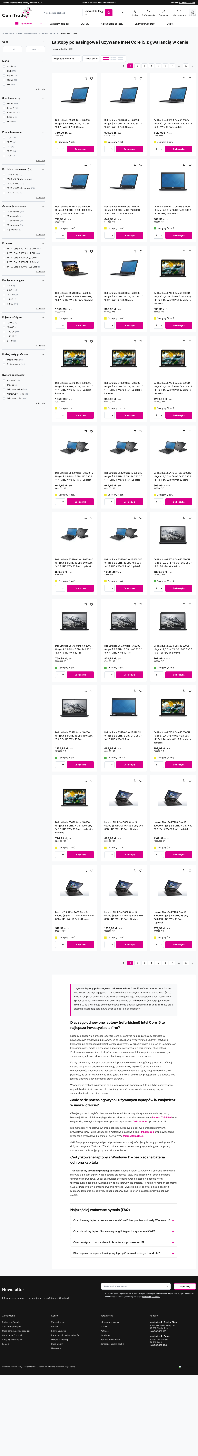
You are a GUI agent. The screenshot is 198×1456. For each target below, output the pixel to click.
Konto (54, 1315)
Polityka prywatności (110, 1339)
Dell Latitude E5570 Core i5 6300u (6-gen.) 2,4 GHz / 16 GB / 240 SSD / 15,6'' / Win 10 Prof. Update (123, 296)
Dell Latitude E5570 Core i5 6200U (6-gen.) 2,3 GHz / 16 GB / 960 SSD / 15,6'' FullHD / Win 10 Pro (173, 563)
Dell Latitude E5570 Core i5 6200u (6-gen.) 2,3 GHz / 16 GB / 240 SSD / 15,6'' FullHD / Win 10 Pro (173, 649)
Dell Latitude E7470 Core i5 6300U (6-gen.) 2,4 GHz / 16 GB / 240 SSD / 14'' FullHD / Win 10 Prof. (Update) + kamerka (123, 388)
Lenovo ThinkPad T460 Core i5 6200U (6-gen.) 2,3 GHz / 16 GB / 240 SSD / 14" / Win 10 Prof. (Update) (171, 917)
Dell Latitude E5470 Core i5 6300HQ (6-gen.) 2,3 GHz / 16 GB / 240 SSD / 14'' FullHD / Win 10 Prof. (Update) (74, 563)
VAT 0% (85, 23)
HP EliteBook (146, 1131)
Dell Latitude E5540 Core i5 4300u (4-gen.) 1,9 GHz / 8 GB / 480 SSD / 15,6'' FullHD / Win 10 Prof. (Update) (74, 296)
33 (186, 65)
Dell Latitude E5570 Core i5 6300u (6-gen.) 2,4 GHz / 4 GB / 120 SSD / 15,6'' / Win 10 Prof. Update (122, 210)
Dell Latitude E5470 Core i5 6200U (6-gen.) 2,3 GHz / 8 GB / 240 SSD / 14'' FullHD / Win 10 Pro (123, 736)
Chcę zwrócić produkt (12, 1335)
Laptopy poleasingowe (27, 33)
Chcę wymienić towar (12, 1339)
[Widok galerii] (120, 58)
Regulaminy (106, 1315)
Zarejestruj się (58, 1322)
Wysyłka (104, 1326)
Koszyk (54, 1326)
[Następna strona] (193, 65)
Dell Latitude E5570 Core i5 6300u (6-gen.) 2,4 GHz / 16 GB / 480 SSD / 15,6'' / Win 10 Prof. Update (173, 123)
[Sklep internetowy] (187, 1367)
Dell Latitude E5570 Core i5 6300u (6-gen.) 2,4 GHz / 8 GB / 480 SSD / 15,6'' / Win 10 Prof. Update (123, 123)
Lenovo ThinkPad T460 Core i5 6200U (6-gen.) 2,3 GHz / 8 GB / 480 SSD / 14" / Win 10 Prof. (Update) (123, 915)
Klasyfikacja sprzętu (112, 23)
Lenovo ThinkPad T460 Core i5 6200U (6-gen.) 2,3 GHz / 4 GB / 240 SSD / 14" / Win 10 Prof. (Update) (123, 826)
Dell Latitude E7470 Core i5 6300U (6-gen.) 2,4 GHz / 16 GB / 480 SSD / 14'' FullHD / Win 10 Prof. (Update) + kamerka (173, 388)
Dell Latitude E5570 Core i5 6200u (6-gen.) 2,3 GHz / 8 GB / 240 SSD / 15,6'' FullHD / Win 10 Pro (73, 649)
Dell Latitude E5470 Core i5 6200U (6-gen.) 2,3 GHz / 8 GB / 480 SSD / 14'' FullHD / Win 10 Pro (172, 210)
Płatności (104, 1331)
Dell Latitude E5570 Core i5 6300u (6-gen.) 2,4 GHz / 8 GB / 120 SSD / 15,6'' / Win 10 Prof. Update (73, 210)
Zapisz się (185, 1286)
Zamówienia (9, 1315)
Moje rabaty (57, 1344)
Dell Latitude (140, 1121)
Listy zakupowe (58, 1331)
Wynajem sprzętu (59, 23)
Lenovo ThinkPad (162, 1117)
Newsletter (13, 1289)
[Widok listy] (113, 58)
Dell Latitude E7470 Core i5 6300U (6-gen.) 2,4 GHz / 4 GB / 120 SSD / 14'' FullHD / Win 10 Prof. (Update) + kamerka (74, 827)
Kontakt (5, 1344)
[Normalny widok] (106, 58)
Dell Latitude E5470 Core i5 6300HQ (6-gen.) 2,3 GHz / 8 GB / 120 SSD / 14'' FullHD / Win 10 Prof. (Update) (74, 476)
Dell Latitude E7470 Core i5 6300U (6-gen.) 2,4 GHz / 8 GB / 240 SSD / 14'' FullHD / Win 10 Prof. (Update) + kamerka (172, 298)
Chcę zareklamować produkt (16, 1331)
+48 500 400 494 (158, 1345)
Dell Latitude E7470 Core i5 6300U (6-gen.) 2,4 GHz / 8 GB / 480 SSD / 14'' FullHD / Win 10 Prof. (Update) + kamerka (74, 388)
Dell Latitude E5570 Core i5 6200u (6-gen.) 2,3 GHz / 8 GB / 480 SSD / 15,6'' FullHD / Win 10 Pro (123, 649)
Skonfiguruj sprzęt (145, 23)
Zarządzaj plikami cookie (112, 1344)
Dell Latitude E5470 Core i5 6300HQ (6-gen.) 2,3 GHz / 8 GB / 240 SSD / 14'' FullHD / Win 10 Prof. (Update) (123, 476)
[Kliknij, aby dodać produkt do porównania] (86, 78)
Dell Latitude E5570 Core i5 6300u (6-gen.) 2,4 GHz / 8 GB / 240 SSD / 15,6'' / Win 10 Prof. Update (74, 123)
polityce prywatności (151, 1297)
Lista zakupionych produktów (65, 1335)
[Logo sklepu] (17, 13)
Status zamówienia (11, 1322)
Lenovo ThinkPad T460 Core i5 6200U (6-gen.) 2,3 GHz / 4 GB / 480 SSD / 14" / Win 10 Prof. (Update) (173, 826)
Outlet (170, 23)
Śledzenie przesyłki (11, 1326)
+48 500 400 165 (187, 2)
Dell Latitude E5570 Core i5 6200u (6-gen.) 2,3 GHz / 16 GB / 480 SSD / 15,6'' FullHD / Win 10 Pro (74, 736)
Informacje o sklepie (109, 1322)
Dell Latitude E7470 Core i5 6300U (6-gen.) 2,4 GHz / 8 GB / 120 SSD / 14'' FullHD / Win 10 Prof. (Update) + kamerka (172, 737)
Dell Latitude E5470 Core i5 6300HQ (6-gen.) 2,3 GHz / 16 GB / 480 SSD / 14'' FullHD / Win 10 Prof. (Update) (123, 563)
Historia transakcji (59, 1339)
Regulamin (105, 1335)
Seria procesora (48, 33)
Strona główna (8, 33)
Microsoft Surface (133, 1135)
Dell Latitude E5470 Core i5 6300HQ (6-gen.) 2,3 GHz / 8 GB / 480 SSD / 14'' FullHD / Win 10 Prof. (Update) (173, 476)
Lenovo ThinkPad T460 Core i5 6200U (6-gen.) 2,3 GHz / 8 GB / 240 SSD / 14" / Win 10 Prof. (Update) (74, 915)
